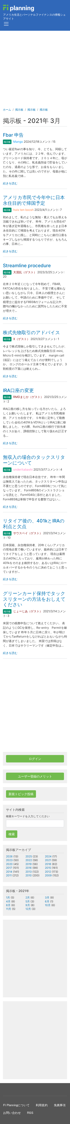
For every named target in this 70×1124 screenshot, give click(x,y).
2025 (28, 856)
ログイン (35, 759)
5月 (27, 901)
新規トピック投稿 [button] (21, 794)
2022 (28, 860)
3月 (47, 897)
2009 (48, 875)
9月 (27, 905)
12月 (28, 908)
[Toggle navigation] (6, 24)
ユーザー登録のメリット (35, 776)
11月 (8, 908)
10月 (48, 905)
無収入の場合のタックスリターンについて (34, 460)
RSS (30, 1112)
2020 (9, 864)
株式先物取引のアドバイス (31, 332)
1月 (8, 897)
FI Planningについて (16, 1105)
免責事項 (60, 1105)
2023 (9, 860)
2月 (27, 897)
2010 (28, 875)
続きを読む (10, 183)
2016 (28, 867)
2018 (48, 864)
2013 (28, 871)
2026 (9, 856)
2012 (48, 871)
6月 (47, 901)
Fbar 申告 (13, 135)
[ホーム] (18, 8)
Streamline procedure (27, 265)
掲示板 (19, 109)
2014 (9, 871)
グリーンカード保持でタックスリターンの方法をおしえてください (34, 599)
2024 (48, 856)
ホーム (7, 109)
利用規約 (42, 1105)
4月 (8, 901)
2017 (9, 867)
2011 (9, 875)
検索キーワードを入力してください (28, 816)
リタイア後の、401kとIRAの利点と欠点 (34, 523)
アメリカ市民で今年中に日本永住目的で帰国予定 (34, 200)
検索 (12, 834)
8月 (8, 905)
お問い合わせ (12, 1112)
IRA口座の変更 (18, 390)
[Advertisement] (35, 68)
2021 (48, 860)
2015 (48, 867)
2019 (28, 864)
